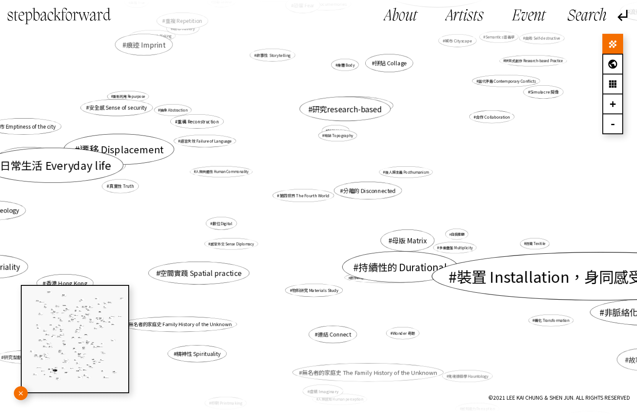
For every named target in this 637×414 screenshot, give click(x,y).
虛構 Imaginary (323, 391)
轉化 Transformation (552, 320)
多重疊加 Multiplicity (455, 247)
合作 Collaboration (493, 117)
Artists (465, 16)
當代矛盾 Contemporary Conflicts (507, 81)
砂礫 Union (336, 130)
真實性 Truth (121, 186)
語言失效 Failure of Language (206, 141)
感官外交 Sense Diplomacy (232, 243)
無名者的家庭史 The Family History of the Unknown (369, 372)
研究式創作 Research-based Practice (534, 60)
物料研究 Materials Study (315, 290)
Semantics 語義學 (499, 36)
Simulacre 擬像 (544, 92)
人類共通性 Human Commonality (222, 171)
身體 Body (346, 64)
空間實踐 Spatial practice (201, 273)
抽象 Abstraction (173, 110)
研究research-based (347, 109)
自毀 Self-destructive (542, 38)
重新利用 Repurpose (129, 96)
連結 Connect (334, 334)
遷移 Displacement (121, 149)
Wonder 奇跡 (404, 333)
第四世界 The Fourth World (305, 195)
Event (529, 16)
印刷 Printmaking (226, 403)
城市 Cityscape (458, 40)
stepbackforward (59, 16)
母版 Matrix (409, 240)
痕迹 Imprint (145, 44)
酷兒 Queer (106, 165)
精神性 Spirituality (198, 353)
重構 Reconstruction (198, 121)
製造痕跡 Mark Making (154, 36)
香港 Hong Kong (66, 283)
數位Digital (222, 223)
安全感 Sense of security (118, 107)
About (400, 16)
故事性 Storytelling (274, 55)
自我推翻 (458, 234)
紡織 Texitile (536, 243)
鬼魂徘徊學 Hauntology (468, 375)
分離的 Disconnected (369, 190)
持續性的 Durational (402, 267)
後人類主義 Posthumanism (407, 172)
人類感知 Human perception (340, 399)
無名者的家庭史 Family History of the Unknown (180, 324)
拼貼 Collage (391, 63)
